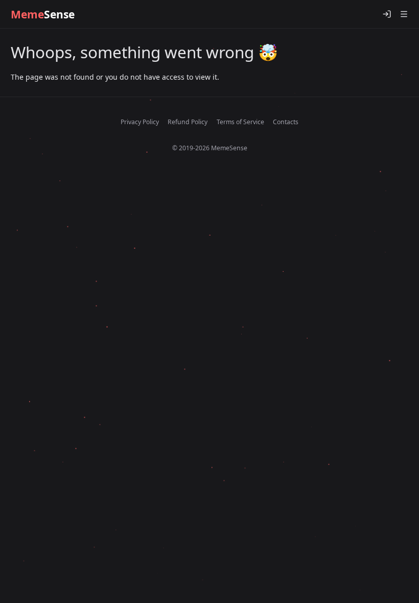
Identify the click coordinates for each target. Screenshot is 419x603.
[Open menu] (404, 14)
